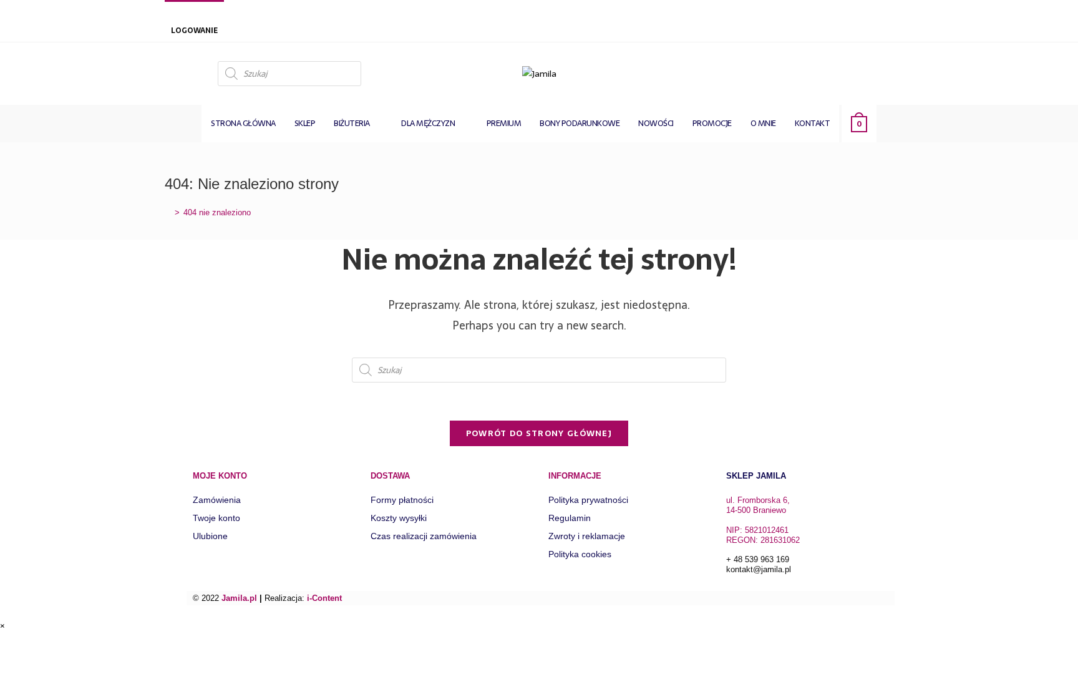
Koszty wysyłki (399, 518)
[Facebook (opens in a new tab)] (902, 72)
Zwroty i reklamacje (586, 536)
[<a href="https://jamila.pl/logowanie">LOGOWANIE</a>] (177, 14)
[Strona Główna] (168, 212)
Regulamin (569, 518)
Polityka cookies (579, 554)
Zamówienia (217, 499)
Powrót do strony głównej (539, 433)
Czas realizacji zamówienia (424, 536)
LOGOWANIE (194, 30)
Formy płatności (402, 499)
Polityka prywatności (588, 499)
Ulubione (210, 536)
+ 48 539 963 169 (757, 559)
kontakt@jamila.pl (758, 569)
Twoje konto (216, 518)
